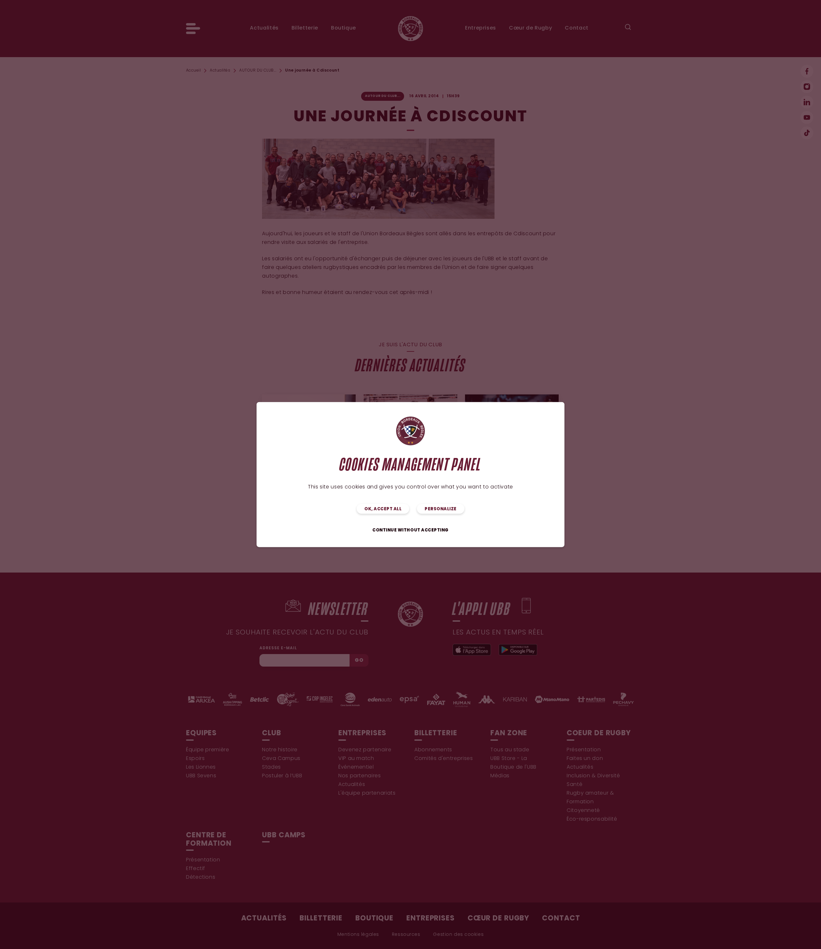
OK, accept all (383, 509)
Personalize (441, 509)
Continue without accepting (410, 530)
